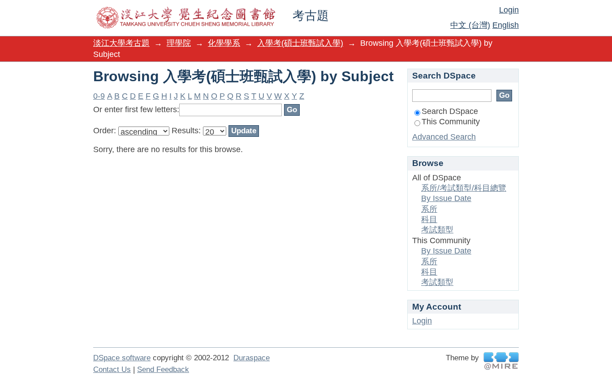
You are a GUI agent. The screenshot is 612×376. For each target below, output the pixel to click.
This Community (451, 121)
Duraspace (251, 358)
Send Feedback (163, 369)
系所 (429, 209)
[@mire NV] (501, 361)
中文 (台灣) (470, 25)
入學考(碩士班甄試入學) (300, 43)
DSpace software (122, 358)
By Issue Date (446, 198)
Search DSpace (450, 111)
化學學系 (224, 43)
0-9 (99, 96)
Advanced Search (444, 136)
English (505, 25)
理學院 (179, 43)
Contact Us (112, 369)
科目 (429, 219)
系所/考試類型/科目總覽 (463, 188)
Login (509, 9)
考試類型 (437, 229)
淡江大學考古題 (121, 43)
